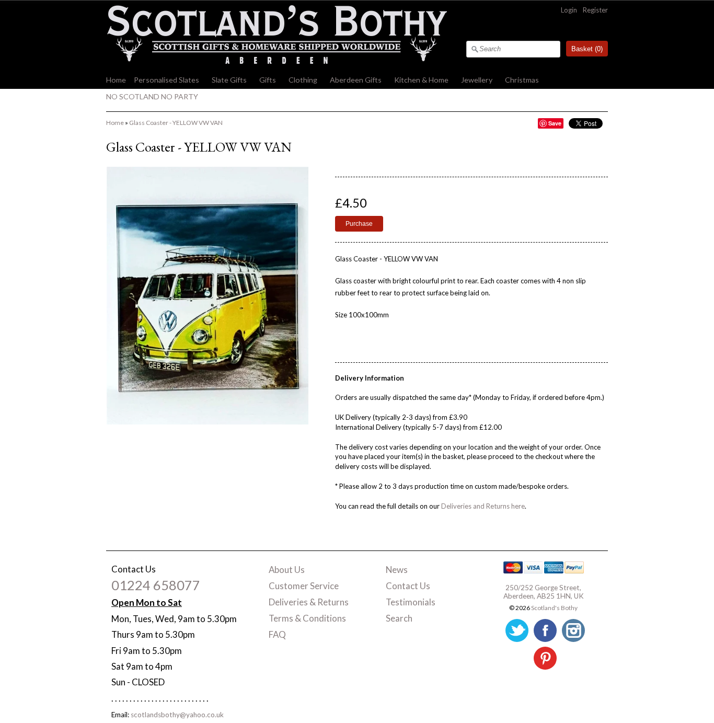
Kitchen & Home (421, 79)
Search (399, 618)
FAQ (277, 634)
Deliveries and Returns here (483, 506)
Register (595, 10)
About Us (287, 569)
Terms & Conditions (307, 618)
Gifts (267, 79)
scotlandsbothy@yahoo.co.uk (177, 714)
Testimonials (410, 601)
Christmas (522, 79)
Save (554, 123)
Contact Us (408, 585)
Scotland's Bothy (554, 608)
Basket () (587, 49)
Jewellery (476, 79)
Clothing (303, 79)
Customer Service (304, 585)
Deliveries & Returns (309, 601)
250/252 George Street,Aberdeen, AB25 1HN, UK (543, 591)
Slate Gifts (229, 79)
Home (116, 79)
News (397, 569)
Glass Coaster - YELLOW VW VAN (176, 123)
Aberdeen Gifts (356, 79)
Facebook (545, 630)
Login (569, 10)
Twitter (516, 630)
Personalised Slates (166, 79)
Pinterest (545, 658)
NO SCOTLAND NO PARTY (152, 96)
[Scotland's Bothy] (276, 61)
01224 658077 (155, 585)
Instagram (573, 630)
